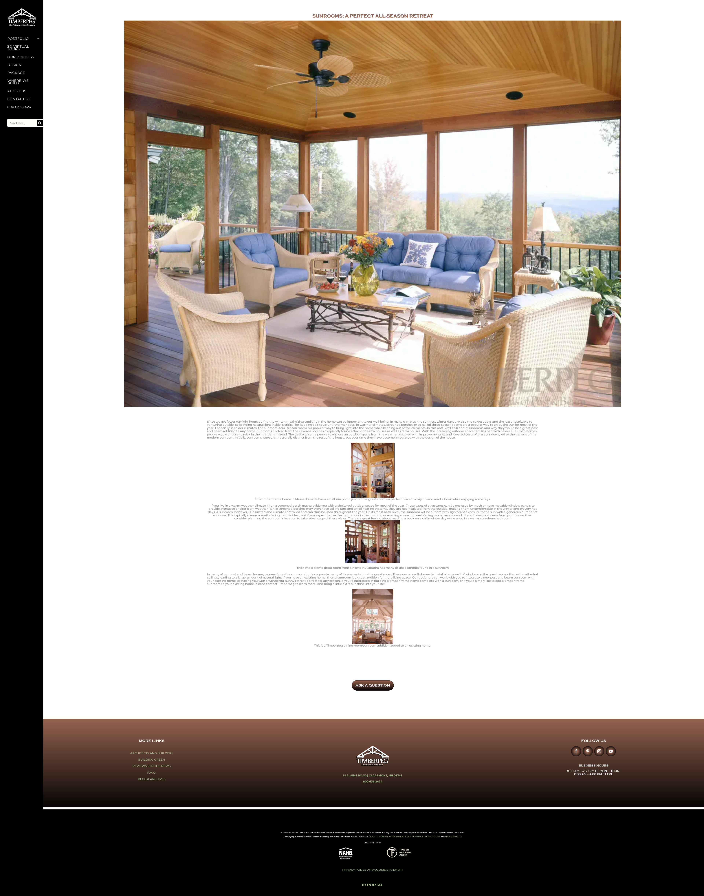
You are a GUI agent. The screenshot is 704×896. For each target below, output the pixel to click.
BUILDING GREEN (151, 759)
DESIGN (14, 65)
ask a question (372, 685)
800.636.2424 (19, 107)
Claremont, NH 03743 (385, 775)
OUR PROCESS (20, 57)
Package (16, 73)
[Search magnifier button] (40, 123)
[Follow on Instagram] (599, 751)
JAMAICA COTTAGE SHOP (427, 836)
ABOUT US (16, 91)
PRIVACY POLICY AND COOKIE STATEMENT (372, 869)
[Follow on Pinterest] (587, 751)
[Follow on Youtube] (611, 751)
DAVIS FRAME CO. (453, 836)
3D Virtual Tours (18, 48)
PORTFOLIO (18, 39)
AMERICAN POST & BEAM (400, 836)
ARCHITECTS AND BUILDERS (151, 753)
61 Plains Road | (356, 775)
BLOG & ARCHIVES (152, 779)
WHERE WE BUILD (18, 82)
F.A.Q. (151, 772)
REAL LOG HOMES (377, 836)
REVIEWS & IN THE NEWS (152, 766)
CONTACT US (19, 99)
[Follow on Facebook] (576, 751)
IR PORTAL (372, 885)
